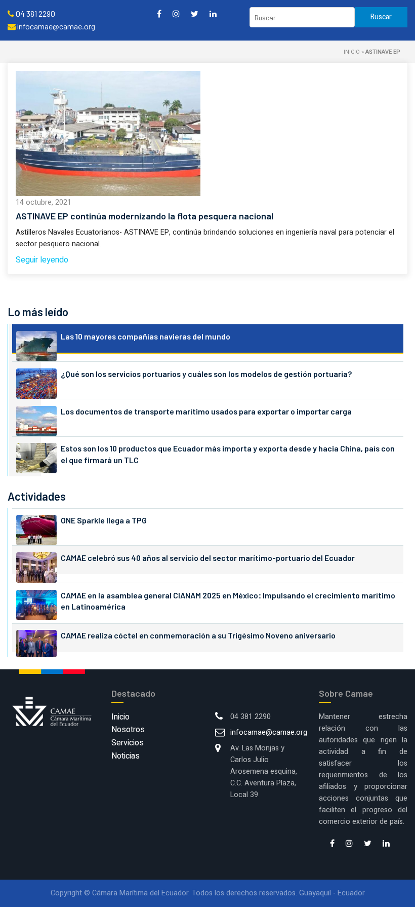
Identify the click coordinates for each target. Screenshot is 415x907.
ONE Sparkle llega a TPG (104, 520)
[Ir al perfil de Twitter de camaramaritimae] (194, 13)
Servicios (127, 743)
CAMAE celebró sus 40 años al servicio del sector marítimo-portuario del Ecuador (208, 557)
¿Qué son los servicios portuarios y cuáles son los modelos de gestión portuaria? (206, 374)
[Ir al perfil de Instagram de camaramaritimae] (176, 13)
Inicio (352, 52)
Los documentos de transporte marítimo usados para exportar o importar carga (206, 411)
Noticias (125, 756)
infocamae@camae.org (268, 732)
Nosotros (128, 730)
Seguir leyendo (42, 260)
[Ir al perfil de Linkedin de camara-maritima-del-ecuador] (213, 13)
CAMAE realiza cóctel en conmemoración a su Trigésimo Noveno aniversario (198, 635)
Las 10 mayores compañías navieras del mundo (145, 336)
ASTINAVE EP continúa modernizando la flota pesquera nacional (144, 215)
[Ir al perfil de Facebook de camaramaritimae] (159, 13)
